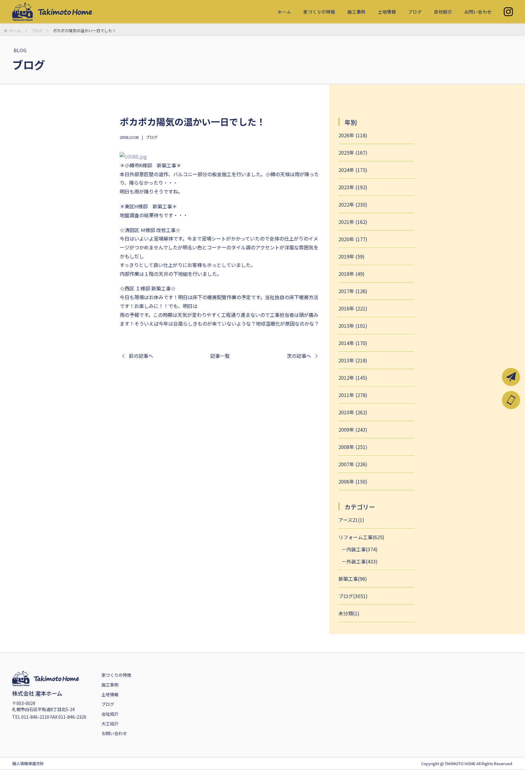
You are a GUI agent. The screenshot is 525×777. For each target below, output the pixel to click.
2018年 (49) (351, 273)
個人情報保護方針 (28, 763)
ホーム (284, 12)
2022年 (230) (352, 204)
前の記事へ (141, 355)
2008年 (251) (352, 446)
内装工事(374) (362, 549)
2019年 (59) (351, 256)
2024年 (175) (352, 169)
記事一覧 (220, 355)
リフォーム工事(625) (361, 537)
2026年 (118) (352, 135)
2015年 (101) (352, 325)
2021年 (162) (352, 221)
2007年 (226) (352, 464)
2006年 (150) (352, 481)
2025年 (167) (352, 152)
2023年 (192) (352, 187)
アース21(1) (351, 519)
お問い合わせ (478, 12)
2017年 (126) (352, 291)
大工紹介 (109, 724)
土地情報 (387, 12)
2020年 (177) (352, 239)
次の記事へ (299, 355)
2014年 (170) (352, 343)
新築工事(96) (352, 578)
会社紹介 (443, 12)
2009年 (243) (352, 429)
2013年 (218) (352, 360)
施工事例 (356, 12)
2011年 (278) (352, 395)
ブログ (415, 12)
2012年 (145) (352, 377)
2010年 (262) (352, 412)
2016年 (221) (352, 308)
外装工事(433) (362, 561)
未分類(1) (348, 613)
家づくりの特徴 (319, 12)
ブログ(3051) (353, 596)
